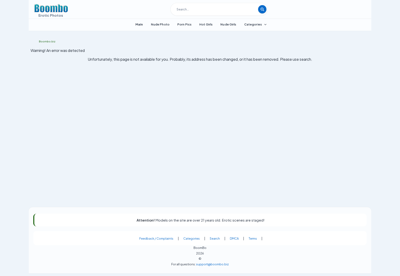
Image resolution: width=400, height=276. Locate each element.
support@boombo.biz (212, 264)
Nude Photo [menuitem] (160, 24)
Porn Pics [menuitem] (184, 24)
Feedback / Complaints (156, 238)
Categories (191, 238)
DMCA (234, 238)
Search (215, 238)
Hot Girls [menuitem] (205, 24)
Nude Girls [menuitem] (228, 24)
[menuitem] (139, 24)
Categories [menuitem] (253, 24)
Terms (253, 238)
